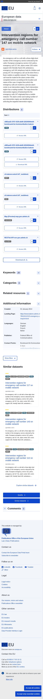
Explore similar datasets (26, 485)
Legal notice (6, 582)
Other (6, 570)
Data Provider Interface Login (12, 631)
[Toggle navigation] (39, 18)
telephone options (15, 662)
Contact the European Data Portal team (15, 552)
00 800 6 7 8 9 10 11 (14, 659)
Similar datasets (20, 501)
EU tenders (6, 618)
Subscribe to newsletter (10, 555)
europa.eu (18, 649)
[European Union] (21, 645)
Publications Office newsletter (12, 603)
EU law (4, 614)
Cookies (5, 584)
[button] (35, 1)
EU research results (9, 621)
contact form (16, 664)
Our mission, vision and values (12, 600)
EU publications (7, 628)
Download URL (22, 164)
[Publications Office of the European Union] (21, 531)
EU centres (21, 667)
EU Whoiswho (7, 624)
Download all (20, 260)
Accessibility (6, 587)
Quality (20, 495)
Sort (6, 115)
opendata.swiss (10, 49)
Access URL (22, 135)
